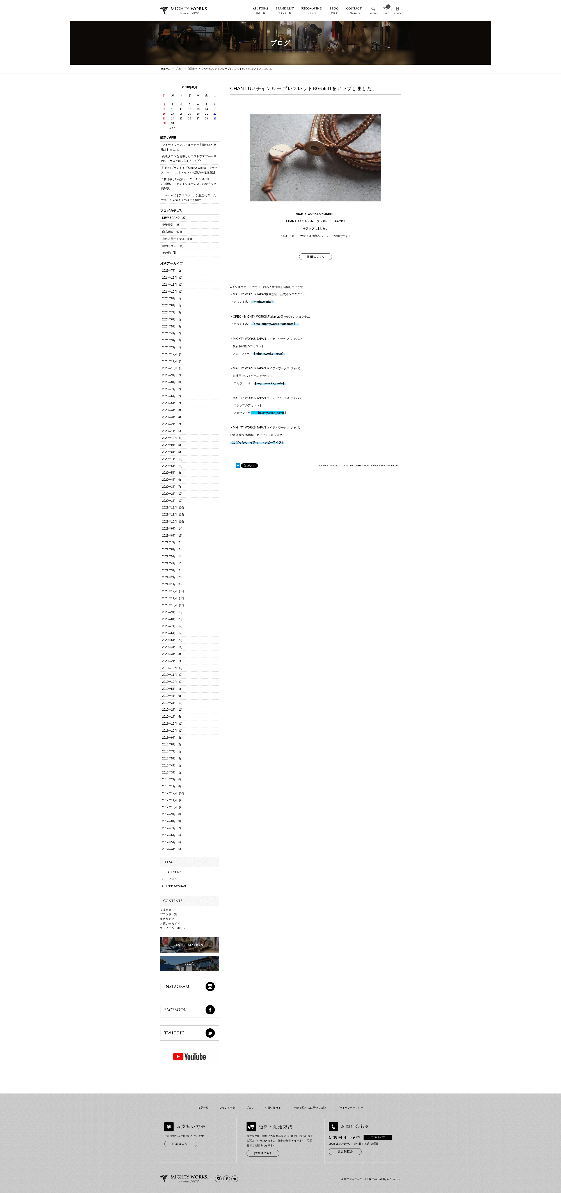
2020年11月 (169, 598)
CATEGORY (173, 872)
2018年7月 (169, 751)
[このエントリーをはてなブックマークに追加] (238, 465)
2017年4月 (169, 849)
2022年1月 (169, 500)
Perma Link (393, 465)
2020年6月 (169, 633)
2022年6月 (169, 466)
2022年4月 (169, 479)
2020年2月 (169, 661)
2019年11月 (169, 674)
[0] (385, 12)
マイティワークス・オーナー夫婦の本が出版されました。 (188, 147)
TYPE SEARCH (175, 885)
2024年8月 (169, 305)
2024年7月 (169, 312)
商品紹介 (168, 231)
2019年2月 (169, 709)
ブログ (250, 1107)
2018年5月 (169, 758)
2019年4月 (169, 695)
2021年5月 (169, 556)
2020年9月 (169, 612)
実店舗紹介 (167, 919)
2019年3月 (169, 702)
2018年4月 (169, 765)
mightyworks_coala (269, 383)
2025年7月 (169, 270)
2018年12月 (169, 723)
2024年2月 (169, 347)
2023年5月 (169, 403)
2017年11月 (169, 800)
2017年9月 (169, 814)
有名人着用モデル (173, 238)
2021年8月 (169, 535)
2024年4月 (169, 333)
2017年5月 (169, 842)
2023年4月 (169, 410)
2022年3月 (169, 486)
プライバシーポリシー (174, 928)
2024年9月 (169, 298)
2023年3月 (169, 417)
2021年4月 (169, 563)
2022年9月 (169, 444)
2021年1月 (169, 584)
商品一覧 (203, 1107)
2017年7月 (169, 828)
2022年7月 (169, 458)
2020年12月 (169, 591)
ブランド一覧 (168, 914)
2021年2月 (169, 577)
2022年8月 (169, 451)
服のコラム (169, 245)
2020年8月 (169, 619)
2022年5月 (169, 472)
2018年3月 (169, 772)
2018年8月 (169, 744)
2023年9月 (169, 375)
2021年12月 (169, 507)
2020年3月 (169, 654)
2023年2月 (169, 424)
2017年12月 (169, 793)
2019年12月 (169, 668)
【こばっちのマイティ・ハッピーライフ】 (257, 442)
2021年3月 (169, 570)
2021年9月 (169, 528)
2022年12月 (169, 437)
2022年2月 (169, 493)
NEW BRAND (170, 217)
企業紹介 (165, 910)
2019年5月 (169, 688)
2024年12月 (169, 277)
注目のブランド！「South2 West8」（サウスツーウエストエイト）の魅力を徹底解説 (189, 170)
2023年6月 (169, 396)
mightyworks (262, 301)
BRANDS (171, 879)
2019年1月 (169, 716)
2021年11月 (169, 514)
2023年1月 (169, 431)
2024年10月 (169, 291)
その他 (166, 252)
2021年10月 (169, 521)
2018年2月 (169, 779)
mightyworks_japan (269, 353)
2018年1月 (169, 786)
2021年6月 (169, 549)
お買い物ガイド (170, 923)
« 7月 (172, 128)
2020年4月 (169, 647)
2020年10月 (169, 605)
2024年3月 (169, 340)
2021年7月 (169, 542)
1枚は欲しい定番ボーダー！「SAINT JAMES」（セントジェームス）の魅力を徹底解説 (189, 184)
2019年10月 (169, 681)
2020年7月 (169, 626)
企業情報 (168, 224)
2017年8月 (169, 821)
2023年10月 (169, 368)
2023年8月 (169, 382)
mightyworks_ (266, 412)
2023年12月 (169, 354)
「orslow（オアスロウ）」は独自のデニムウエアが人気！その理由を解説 (188, 198)
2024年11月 (169, 284)
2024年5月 (169, 326)
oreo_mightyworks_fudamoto (273, 323)
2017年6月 (169, 835)
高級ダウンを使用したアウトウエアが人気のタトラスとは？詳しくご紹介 (188, 158)
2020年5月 (169, 640)
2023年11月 (169, 361)
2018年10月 (169, 730)
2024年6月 (169, 319)
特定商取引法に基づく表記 (310, 1107)
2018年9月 (169, 737)
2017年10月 (169, 807)
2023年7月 (169, 389)
